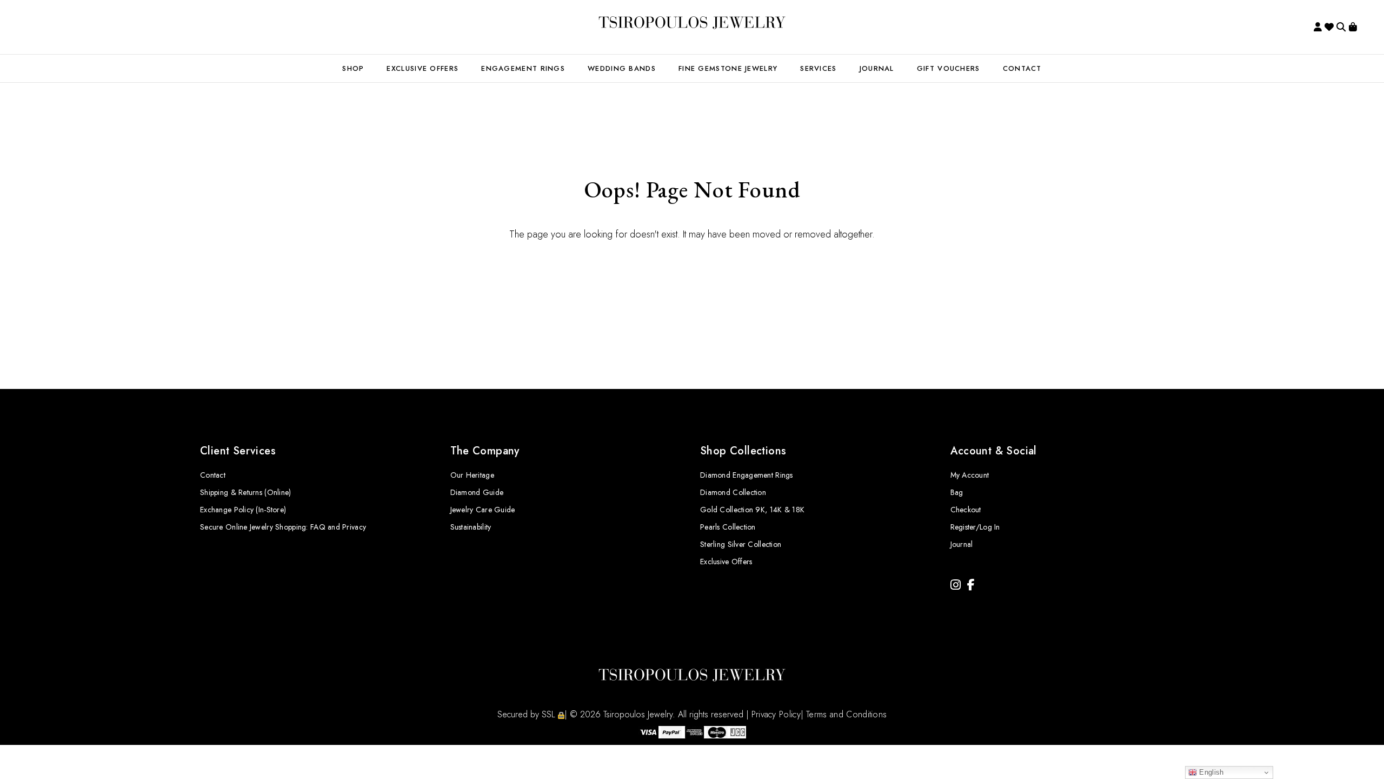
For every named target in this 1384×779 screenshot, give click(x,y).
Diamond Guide (477, 492)
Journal (877, 68)
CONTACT (1022, 68)
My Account (969, 475)
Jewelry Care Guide (482, 509)
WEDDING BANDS (622, 68)
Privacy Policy (776, 714)
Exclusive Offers (726, 561)
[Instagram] (955, 585)
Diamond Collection (733, 492)
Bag (956, 492)
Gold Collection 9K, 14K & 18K (752, 509)
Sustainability (470, 526)
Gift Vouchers (948, 68)
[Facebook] (971, 585)
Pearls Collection (728, 526)
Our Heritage (472, 475)
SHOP (353, 68)
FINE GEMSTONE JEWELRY (727, 68)
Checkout (965, 509)
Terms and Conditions (846, 714)
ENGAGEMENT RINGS (523, 68)
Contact (212, 475)
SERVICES (818, 68)
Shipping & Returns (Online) (245, 492)
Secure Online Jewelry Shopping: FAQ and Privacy (283, 526)
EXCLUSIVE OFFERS (422, 68)
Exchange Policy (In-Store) (243, 509)
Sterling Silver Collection (740, 544)
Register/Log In (975, 526)
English (1210, 772)
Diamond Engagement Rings (746, 475)
